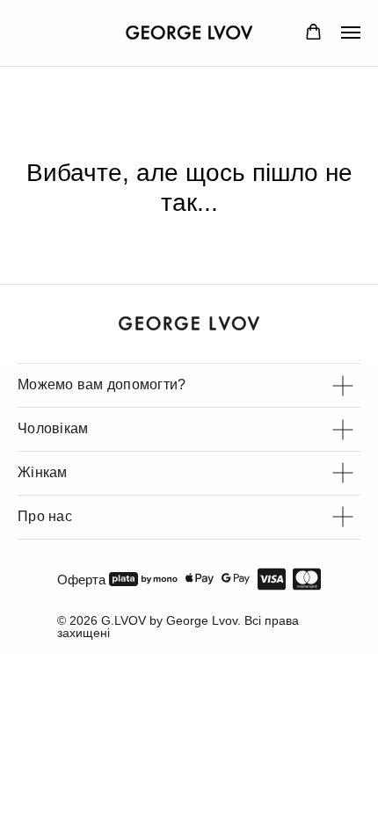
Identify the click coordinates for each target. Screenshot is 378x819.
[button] (313, 32)
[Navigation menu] (350, 32)
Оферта (81, 579)
